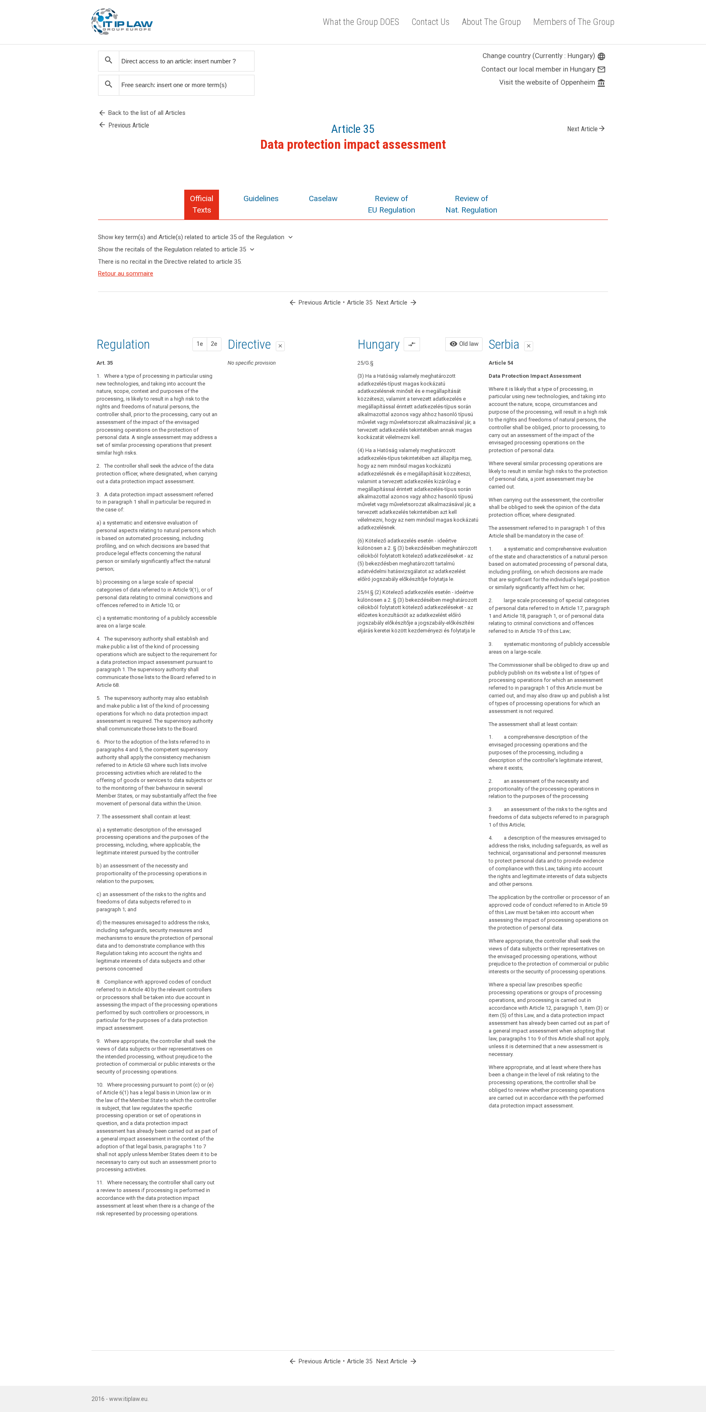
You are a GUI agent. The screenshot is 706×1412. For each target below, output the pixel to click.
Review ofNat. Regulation (471, 204)
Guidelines (261, 198)
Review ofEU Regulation (391, 204)
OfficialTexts (201, 204)
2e (214, 343)
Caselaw (323, 198)
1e (200, 343)
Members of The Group (573, 22)
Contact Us (430, 22)
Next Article (586, 128)
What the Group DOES (361, 22)
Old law (463, 344)
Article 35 (359, 302)
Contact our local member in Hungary (543, 69)
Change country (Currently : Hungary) (544, 56)
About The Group (491, 22)
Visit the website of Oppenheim (552, 82)
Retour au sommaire (125, 273)
